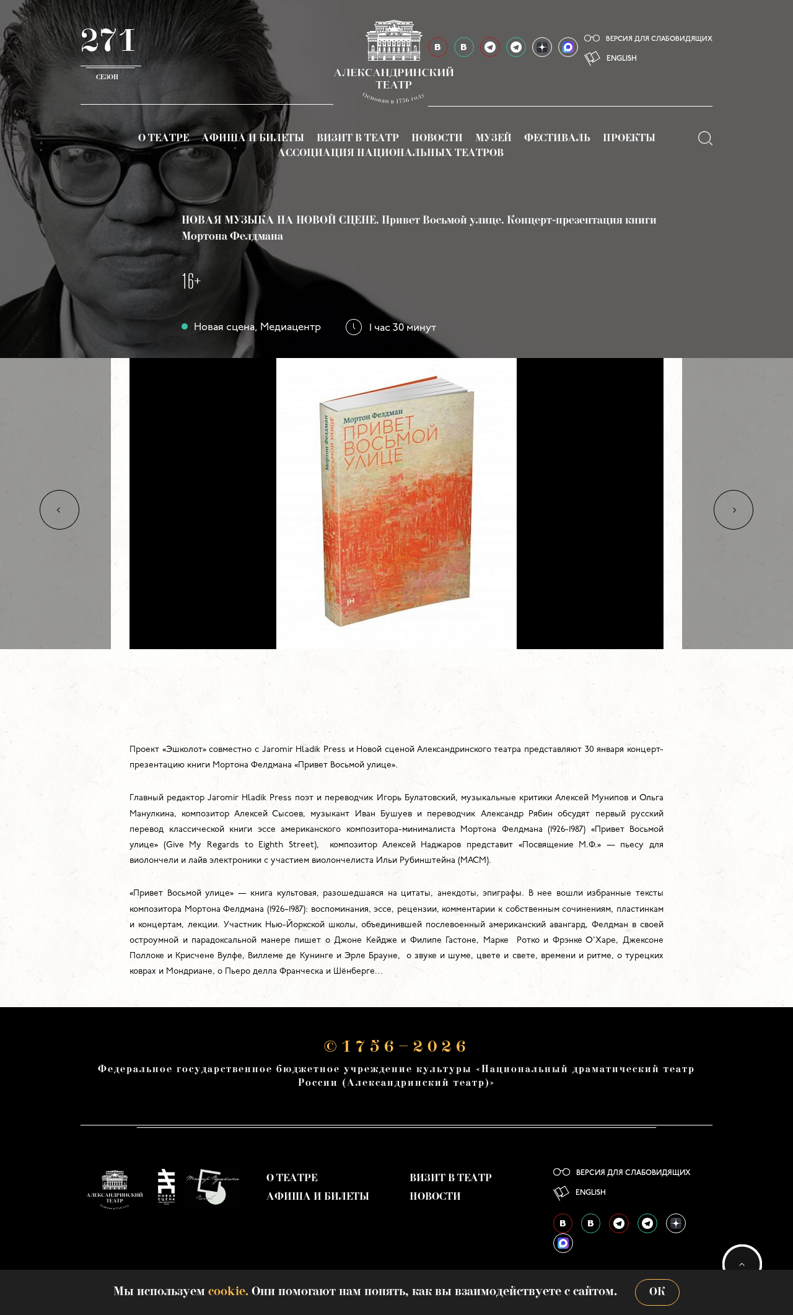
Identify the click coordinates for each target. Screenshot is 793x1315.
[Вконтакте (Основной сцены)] (562, 1223)
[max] (568, 47)
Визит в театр (358, 139)
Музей (493, 139)
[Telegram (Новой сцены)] (516, 47)
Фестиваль (557, 139)
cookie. (228, 1292)
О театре (163, 139)
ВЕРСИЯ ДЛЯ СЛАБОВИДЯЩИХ (659, 39)
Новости (437, 139)
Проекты (629, 139)
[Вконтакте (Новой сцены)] (590, 1223)
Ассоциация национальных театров (391, 154)
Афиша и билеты (252, 139)
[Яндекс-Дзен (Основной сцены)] (542, 47)
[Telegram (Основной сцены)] (490, 47)
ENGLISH (622, 59)
